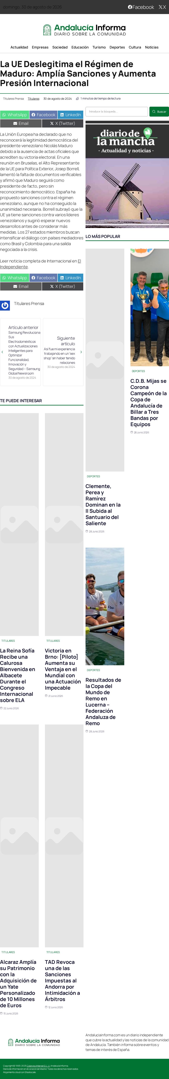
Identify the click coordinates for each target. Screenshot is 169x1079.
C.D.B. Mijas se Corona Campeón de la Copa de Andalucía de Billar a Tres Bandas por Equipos (148, 402)
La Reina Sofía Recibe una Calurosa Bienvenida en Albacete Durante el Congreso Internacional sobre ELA (17, 675)
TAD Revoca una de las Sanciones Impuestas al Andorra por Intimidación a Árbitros (62, 980)
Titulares (33, 98)
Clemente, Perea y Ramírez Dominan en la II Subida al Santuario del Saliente (103, 504)
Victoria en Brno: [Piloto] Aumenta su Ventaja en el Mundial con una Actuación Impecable (63, 669)
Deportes (93, 476)
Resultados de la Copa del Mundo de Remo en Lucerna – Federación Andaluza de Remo (103, 701)
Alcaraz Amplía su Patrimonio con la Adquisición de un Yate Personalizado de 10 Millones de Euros (18, 983)
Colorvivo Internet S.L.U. (38, 1065)
